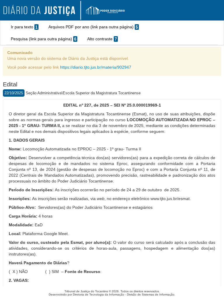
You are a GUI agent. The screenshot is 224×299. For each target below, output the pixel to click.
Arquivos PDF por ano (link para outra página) (93, 27)
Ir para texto (24, 27)
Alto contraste (102, 38)
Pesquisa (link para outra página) (43, 38)
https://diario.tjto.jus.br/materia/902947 (95, 67)
